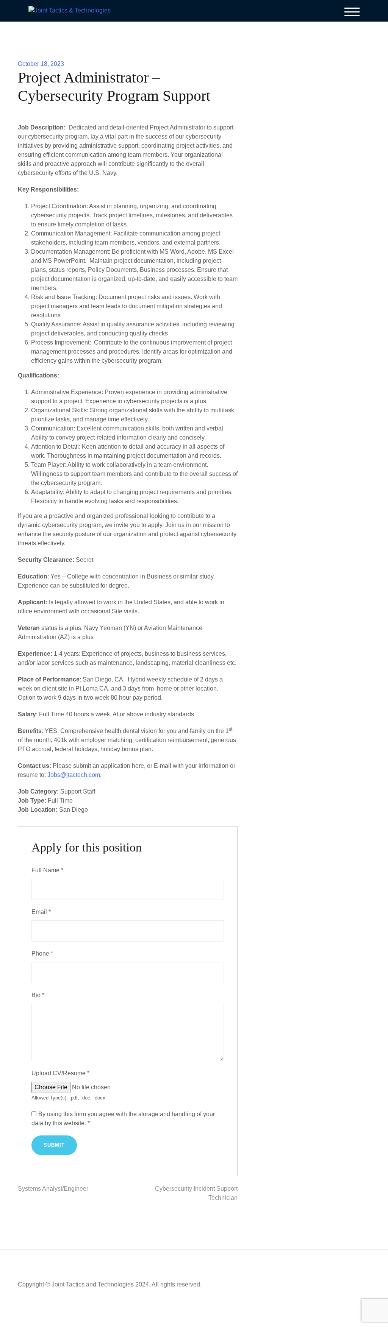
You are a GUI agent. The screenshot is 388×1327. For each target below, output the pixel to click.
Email (41, 912)
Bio (37, 995)
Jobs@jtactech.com (73, 775)
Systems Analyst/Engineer (53, 1188)
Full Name (47, 870)
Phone (42, 953)
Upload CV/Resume (60, 1073)
